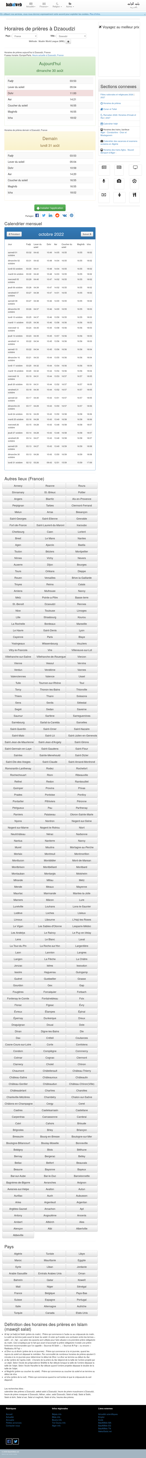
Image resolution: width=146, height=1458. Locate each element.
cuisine (134, 199)
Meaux (50, 886)
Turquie (18, 1313)
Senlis (49, 702)
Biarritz (50, 499)
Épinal (81, 1011)
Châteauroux (50, 1077)
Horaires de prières (112, 103)
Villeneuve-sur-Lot (81, 650)
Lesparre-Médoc (81, 926)
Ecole (100, 1419)
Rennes (81, 604)
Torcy (18, 689)
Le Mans (50, 538)
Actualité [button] (30, 6)
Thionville (81, 689)
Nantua (18, 840)
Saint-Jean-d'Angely (49, 742)
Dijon (50, 564)
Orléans (49, 571)
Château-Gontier (18, 1084)
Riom (50, 775)
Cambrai (82, 1116)
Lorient (82, 531)
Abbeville (18, 1235)
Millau (50, 880)
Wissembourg (50, 643)
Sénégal (81, 1286)
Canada (49, 1313)
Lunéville (18, 906)
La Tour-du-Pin (18, 946)
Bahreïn (18, 1280)
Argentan (82, 1202)
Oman (81, 1273)
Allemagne (50, 1306)
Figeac (50, 1005)
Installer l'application (51, 208)
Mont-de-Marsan (81, 860)
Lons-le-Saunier (82, 906)
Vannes (81, 669)
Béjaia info (56, 1414)
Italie (18, 1306)
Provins (50, 788)
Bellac (18, 1162)
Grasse (82, 978)
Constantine (112, 132)
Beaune (18, 1169)
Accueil (9, 1414)
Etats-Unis (82, 1313)
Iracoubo (82, 525)
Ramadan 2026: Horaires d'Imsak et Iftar (118, 116)
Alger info (56, 1425)
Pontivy (82, 794)
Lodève (18, 913)
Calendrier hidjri (110, 123)
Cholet (50, 1064)
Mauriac (18, 893)
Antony (18, 1215)
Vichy (50, 558)
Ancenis (81, 1215)
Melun (18, 512)
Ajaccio (50, 545)
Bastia (81, 545)
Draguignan (18, 1024)
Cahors (50, 1123)
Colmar (18, 1057)
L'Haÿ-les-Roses (81, 919)
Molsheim (81, 873)
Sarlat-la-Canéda (50, 722)
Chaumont (18, 1070)
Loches (50, 913)
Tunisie (50, 1253)
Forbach (81, 992)
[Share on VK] (64, 215)
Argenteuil (50, 1202)
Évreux (18, 1011)
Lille (18, 617)
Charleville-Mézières (18, 1097)
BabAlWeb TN (104, 1428)
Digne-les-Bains (50, 1031)
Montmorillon (81, 854)
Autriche (81, 1306)
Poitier (81, 492)
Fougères (18, 992)
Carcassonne (49, 1116)
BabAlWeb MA (104, 1422)
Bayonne (50, 1169)
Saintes (18, 755)
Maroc (18, 1260)
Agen (18, 545)
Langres (81, 952)
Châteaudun (50, 1084)
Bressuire (18, 1136)
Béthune (82, 1149)
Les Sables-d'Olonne (50, 926)
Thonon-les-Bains (50, 689)
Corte (50, 1044)
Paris (50, 637)
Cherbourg (18, 531)
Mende (18, 886)
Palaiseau (49, 814)
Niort (82, 827)
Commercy (82, 1051)
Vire (50, 650)
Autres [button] (69, 6)
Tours (18, 571)
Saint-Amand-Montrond (81, 762)
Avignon (81, 1182)
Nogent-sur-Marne (18, 827)
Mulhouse (49, 591)
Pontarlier (18, 801)
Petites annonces (14, 1422)
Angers (18, 499)
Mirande (18, 880)
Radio (103, 185)
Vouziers (82, 643)
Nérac (49, 834)
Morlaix (18, 854)
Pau (50, 808)
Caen (50, 531)
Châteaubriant (18, 1090)
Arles (18, 1202)
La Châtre (81, 959)
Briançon (82, 1130)
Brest (18, 538)
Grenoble (81, 518)
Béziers (50, 551)
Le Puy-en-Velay (81, 932)
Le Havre (18, 630)
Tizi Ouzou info (59, 1422)
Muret (18, 847)
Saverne (82, 709)
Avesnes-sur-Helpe (18, 1189)
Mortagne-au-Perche (82, 847)
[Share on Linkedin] (50, 215)
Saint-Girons (82, 742)
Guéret (18, 978)
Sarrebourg (18, 722)
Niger (50, 1286)
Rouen (18, 577)
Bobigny (18, 1149)
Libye (82, 1253)
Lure (81, 900)
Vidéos (119, 185)
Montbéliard (50, 867)
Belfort (50, 1162)
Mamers (18, 900)
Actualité (104, 172)
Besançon (81, 512)
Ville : (53, 35)
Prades (18, 794)
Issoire (18, 972)
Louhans (50, 906)
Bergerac (50, 1156)
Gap (81, 985)
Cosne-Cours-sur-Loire (18, 1044)
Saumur (18, 715)
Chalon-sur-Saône (81, 1097)
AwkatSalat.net (105, 1431)
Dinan (18, 1031)
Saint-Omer (49, 729)
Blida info (56, 1417)
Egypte (82, 1260)
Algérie (18, 1253)
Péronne (82, 801)
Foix (81, 998)
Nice (18, 610)
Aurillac (18, 1195)
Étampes (50, 1011)
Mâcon (50, 900)
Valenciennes (18, 676)
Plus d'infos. (95, 14)
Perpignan (18, 505)
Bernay (18, 1156)
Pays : (9, 35)
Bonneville (82, 1143)
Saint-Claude (49, 762)
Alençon (18, 1228)
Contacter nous (13, 1425)
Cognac (49, 1057)
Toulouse (50, 610)
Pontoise (50, 794)
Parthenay (82, 808)
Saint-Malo (18, 735)
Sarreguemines (81, 715)
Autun (81, 1189)
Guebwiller (50, 978)
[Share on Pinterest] (72, 215)
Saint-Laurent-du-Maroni (50, 525)
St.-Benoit (18, 604)
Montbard (81, 867)
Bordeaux (49, 623)
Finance (104, 199)
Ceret (82, 1103)
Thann (50, 696)
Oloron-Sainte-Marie (81, 814)
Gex (50, 985)
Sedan (50, 709)
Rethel (18, 781)
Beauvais (81, 1162)
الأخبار (119, 172)
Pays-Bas (81, 1293)
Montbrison (18, 867)
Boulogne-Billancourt (18, 1143)
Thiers (18, 696)
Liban (50, 1267)
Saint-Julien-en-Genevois (82, 735)
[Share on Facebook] (37, 215)
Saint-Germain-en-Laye (18, 748)
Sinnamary (18, 492)
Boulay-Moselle (50, 1143)
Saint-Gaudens (49, 748)
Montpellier (81, 551)
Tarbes (50, 505)
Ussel (82, 676)
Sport (134, 185)
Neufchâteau (18, 834)
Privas (81, 788)
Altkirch (50, 1222)
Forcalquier (49, 992)
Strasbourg (50, 617)
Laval (82, 939)
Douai (50, 1024)
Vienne (18, 663)
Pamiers (18, 814)
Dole (81, 1024)
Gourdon (18, 985)
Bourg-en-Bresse (50, 1136)
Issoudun (82, 965)
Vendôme (49, 669)
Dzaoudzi (50, 604)
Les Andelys (18, 932)
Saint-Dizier (81, 755)
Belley (81, 1156)
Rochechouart (18, 775)
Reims (50, 584)
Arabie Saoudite (18, 1273)
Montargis (50, 873)
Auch (50, 1195)
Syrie (18, 1267)
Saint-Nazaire (82, 729)
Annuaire (10, 1419)
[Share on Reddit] (57, 215)
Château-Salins (18, 1077)
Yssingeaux (18, 643)
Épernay (18, 1018)
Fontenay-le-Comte (18, 998)
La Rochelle (18, 623)
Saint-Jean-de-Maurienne (19, 742)
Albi (50, 1228)
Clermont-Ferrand (82, 505)
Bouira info (57, 1419)
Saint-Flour (81, 748)
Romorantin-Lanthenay (18, 768)
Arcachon (49, 1208)
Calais (81, 584)
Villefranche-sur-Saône (18, 656)
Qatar (50, 1280)
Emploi (101, 1417)
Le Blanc (50, 939)
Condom (18, 1051)
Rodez (50, 768)
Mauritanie (50, 1260)
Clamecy (18, 1064)
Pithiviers (50, 801)
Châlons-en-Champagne (19, 1103)
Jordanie (82, 1267)
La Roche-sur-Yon (50, 946)
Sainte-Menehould (49, 755)
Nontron (49, 821)
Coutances (82, 1038)
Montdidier (50, 860)
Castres (18, 1110)
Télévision (135, 172)
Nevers (82, 558)
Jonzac (18, 965)
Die (82, 1031)
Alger (103, 132)
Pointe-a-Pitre (50, 597)
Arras (50, 512)
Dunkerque (50, 1018)
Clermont (82, 1057)
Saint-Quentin (18, 729)
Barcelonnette (82, 1176)
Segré (18, 709)
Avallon (50, 1189)
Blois (50, 1149)
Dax (18, 1038)
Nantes (82, 538)
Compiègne (49, 1051)
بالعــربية (133, 7)
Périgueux (18, 808)
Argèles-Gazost (18, 1208)
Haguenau (50, 972)
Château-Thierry (82, 1070)
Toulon (18, 551)
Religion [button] (56, 6)
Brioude (81, 1123)
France (18, 1293)
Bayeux (81, 1169)
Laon (18, 952)
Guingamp (82, 972)
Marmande (50, 893)
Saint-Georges (18, 518)
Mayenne (81, 886)
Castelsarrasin (50, 1110)
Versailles (49, 577)
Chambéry (50, 1097)
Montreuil (50, 854)
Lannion (49, 952)
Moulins (49, 847)
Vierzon (81, 656)
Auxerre (18, 564)
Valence (49, 676)
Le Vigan (18, 926)
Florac (18, 1005)
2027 (103, 97)
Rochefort (81, 768)
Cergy (49, 1103)
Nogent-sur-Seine (82, 821)
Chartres (50, 1090)
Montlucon (18, 860)
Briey (50, 1130)
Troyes (18, 584)
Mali (18, 1286)
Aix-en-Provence (81, 499)
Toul (81, 683)
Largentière (81, 946)
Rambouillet (82, 781)
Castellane (82, 1110)
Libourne (50, 919)
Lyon (81, 630)
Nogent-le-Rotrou (50, 827)
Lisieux (82, 913)
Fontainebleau (50, 998)
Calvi (18, 1123)
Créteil (50, 1038)
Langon (18, 959)
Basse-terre (81, 597)
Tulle (18, 683)
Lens (18, 939)
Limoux (18, 919)
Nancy (81, 591)
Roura (81, 485)
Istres (50, 965)
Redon (50, 781)
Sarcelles (81, 722)
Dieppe (82, 571)
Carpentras (18, 1116)
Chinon (82, 1064)
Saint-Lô (50, 735)
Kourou (82, 617)
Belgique (50, 1293)
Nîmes (18, 558)
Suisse (18, 1299)
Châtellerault (50, 1070)
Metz (18, 597)
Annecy (18, 485)
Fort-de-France (18, 525)
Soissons (82, 696)
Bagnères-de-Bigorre (18, 1182)
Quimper (18, 788)
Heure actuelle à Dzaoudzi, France (48, 55)
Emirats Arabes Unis (50, 1273)
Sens (18, 702)
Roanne (49, 485)
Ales (81, 1222)
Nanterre (50, 840)
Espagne (50, 1299)
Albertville (81, 1228)
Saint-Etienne (50, 518)
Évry (81, 1005)
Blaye (82, 637)
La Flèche (50, 959)
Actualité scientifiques (108, 1414)
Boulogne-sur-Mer (82, 1136)
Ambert (18, 1222)
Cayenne (18, 637)
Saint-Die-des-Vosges (18, 762)
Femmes (119, 199)
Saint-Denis (50, 630)
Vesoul (50, 663)
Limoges (82, 610)
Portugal (82, 1299)
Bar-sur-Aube (18, 1176)
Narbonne (81, 834)
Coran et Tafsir (110, 109)
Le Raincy (50, 932)
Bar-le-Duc (50, 1176)
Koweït (82, 1280)
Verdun (18, 669)
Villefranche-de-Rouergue (51, 656)
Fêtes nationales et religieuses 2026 (117, 94)
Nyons (18, 821)
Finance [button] (43, 6)
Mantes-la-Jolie (81, 893)
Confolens (82, 1044)
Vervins (81, 663)
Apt (82, 1208)
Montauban (18, 873)
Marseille (82, 623)
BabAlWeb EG (104, 1425)
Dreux (81, 1018)
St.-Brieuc (50, 492)
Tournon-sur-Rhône (50, 683)
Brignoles (18, 1130)
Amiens (18, 591)
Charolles (81, 1090)
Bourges (82, 564)
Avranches (50, 1182)
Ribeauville (81, 775)
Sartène (49, 715)
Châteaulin (82, 1077)
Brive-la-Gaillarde (82, 577)
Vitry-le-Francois (18, 650)
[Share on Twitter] (44, 215)
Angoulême (49, 1215)
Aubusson (81, 1195)
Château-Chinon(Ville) (81, 1084)
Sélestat (81, 702)
